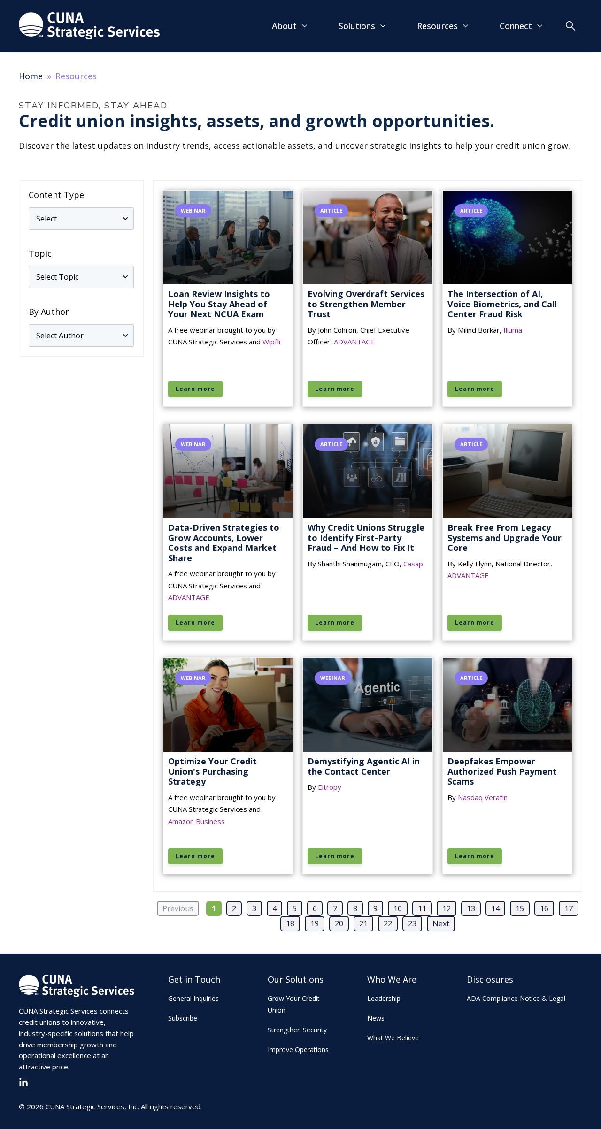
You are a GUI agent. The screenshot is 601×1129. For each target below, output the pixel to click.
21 (363, 923)
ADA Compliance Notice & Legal (516, 998)
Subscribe (182, 1018)
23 (412, 923)
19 (314, 923)
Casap (413, 563)
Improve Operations (298, 1049)
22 (388, 923)
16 (544, 908)
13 (471, 908)
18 (290, 923)
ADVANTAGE (354, 341)
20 (339, 923)
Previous (177, 908)
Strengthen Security (297, 1029)
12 (446, 908)
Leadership (384, 998)
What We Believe (393, 1037)
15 (520, 908)
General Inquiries (193, 998)
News (376, 1018)
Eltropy (329, 787)
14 (495, 908)
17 (568, 908)
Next (440, 923)
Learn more (195, 389)
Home (31, 76)
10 (397, 908)
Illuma (512, 330)
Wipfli (271, 341)
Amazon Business (196, 821)
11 (422, 908)
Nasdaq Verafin (483, 797)
